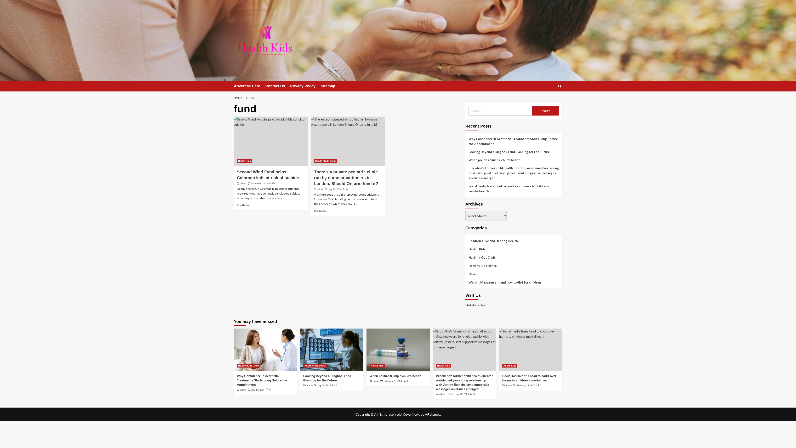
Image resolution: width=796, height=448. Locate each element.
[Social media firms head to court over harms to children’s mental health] (530, 350)
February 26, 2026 (393, 381)
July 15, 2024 (335, 189)
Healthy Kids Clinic (325, 161)
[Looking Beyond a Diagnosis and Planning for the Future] (331, 350)
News (472, 274)
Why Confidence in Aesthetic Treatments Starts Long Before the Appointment (513, 141)
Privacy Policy (302, 86)
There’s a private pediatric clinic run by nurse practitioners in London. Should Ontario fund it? (346, 178)
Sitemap (328, 86)
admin (243, 183)
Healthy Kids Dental (483, 266)
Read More (243, 205)
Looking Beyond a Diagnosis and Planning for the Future (509, 152)
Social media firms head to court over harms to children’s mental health (509, 188)
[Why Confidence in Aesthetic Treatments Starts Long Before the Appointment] (265, 350)
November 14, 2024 (261, 183)
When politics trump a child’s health (494, 160)
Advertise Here (247, 86)
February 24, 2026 (525, 385)
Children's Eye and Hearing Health (493, 241)
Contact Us (275, 86)
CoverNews (411, 414)
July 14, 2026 (258, 389)
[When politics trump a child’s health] (398, 350)
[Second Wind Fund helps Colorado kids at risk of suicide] (271, 141)
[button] (559, 86)
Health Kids (244, 161)
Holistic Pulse (475, 305)
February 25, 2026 (459, 394)
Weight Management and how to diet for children (504, 282)
